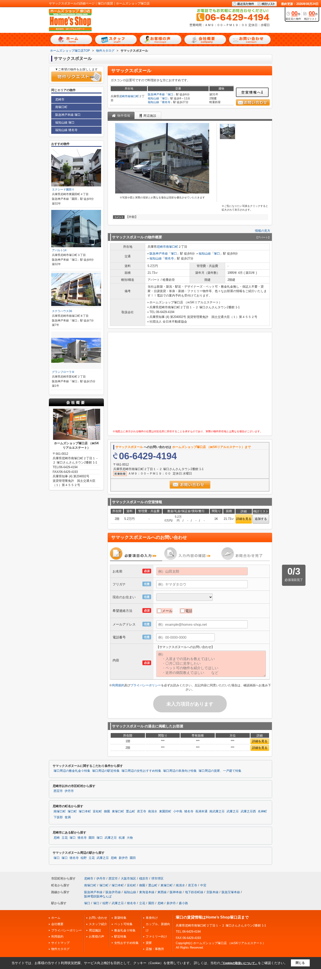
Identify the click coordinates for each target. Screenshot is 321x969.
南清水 (152, 811)
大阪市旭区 (128, 878)
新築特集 (120, 917)
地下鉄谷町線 (194, 892)
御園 (107, 811)
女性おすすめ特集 (126, 943)
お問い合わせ (98, 917)
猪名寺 (166, 102)
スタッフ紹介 (98, 924)
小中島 (177, 811)
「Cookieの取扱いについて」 (239, 963)
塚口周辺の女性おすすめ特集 (141, 770)
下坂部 (58, 817)
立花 (65, 837)
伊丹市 (69, 791)
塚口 (170, 94)
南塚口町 (133, 96)
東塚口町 (118, 811)
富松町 (97, 811)
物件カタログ (60, 949)
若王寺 (141, 811)
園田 (92, 837)
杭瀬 (122, 837)
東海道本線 (146, 892)
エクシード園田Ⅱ (63, 189)
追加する (261, 519)
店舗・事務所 (155, 949)
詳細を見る (243, 519)
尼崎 (57, 837)
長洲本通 (201, 811)
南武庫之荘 (217, 811)
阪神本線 (176, 892)
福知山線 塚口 (64, 122)
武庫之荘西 (248, 811)
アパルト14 (59, 250)
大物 (130, 837)
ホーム (55, 917)
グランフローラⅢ (63, 372)
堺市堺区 (157, 878)
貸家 (149, 943)
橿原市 (143, 878)
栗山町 (130, 811)
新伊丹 (123, 858)
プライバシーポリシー (145, 685)
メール (167, 611)
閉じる (300, 963)
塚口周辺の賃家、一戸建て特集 (220, 770)
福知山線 (153, 98)
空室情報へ (251, 92)
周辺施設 (95, 930)
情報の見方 (262, 230)
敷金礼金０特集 (125, 930)
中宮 (203, 885)
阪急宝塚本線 (231, 892)
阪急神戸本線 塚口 (68, 114)
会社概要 (57, 924)
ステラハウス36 (62, 311)
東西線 (162, 892)
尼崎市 (123, 96)
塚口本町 (85, 811)
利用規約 (118, 685)
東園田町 (165, 811)
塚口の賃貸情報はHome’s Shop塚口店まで (212, 917)
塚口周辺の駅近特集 (106, 770)
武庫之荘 (233, 811)
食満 (68, 817)
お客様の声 (96, 936)
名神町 (262, 811)
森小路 (183, 903)
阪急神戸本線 (156, 94)
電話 (188, 611)
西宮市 (58, 791)
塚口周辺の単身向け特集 (180, 770)
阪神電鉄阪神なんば (98, 896)
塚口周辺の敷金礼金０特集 (72, 770)
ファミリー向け (156, 936)
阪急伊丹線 (113, 892)
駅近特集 (120, 936)
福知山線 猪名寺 (66, 130)
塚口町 (72, 811)
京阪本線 (212, 892)
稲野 (84, 858)
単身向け (152, 917)
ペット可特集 (123, 924)
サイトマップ (60, 943)
